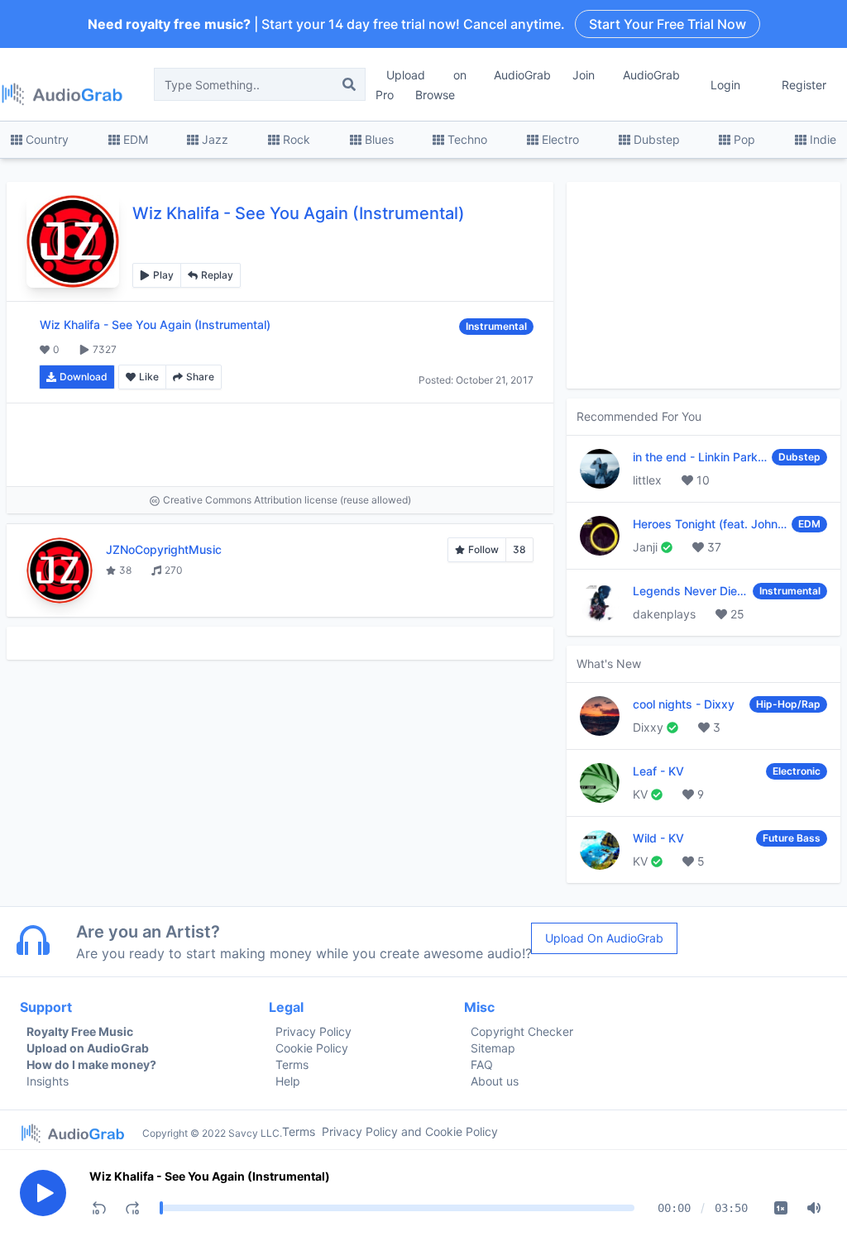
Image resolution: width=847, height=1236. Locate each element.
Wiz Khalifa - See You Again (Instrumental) (209, 1176)
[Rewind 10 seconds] (99, 1208)
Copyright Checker (522, 1031)
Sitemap (493, 1048)
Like (149, 376)
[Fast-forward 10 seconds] (132, 1208)
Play (163, 275)
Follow (483, 549)
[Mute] (814, 1208)
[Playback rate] (781, 1208)
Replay (217, 275)
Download (84, 376)
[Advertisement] (280, 444)
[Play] (43, 1193)
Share (200, 376)
